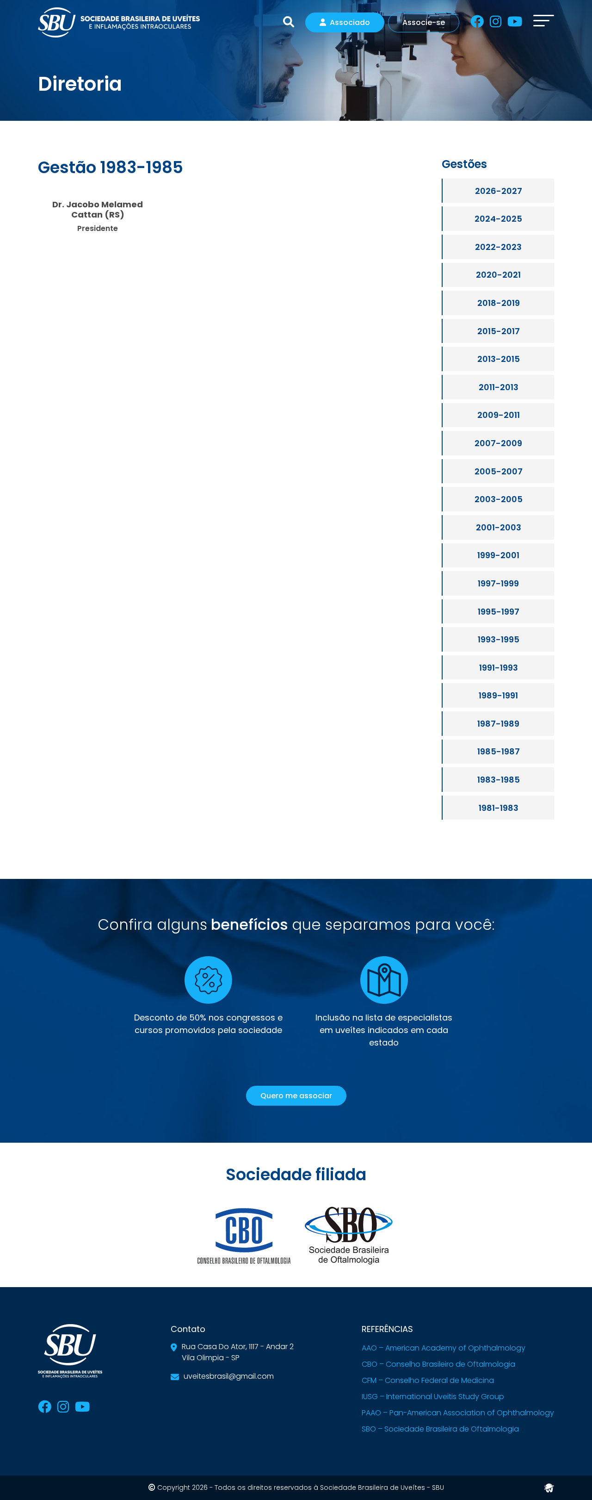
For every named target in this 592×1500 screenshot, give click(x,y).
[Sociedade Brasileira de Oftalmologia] (348, 1235)
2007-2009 (498, 443)
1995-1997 (498, 611)
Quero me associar (296, 1095)
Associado (350, 22)
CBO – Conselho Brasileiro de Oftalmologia (438, 1364)
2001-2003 (498, 527)
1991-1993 (498, 667)
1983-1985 (498, 779)
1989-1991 (498, 695)
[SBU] (119, 21)
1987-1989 (498, 723)
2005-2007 (499, 471)
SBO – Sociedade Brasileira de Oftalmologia (440, 1429)
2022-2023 (498, 247)
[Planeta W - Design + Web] (549, 1487)
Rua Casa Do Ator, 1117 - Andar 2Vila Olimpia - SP (238, 1352)
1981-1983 (498, 808)
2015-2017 (498, 331)
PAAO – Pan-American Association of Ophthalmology (458, 1412)
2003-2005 (499, 499)
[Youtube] (514, 23)
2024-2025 (498, 218)
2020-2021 (498, 274)
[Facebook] (477, 23)
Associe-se (423, 22)
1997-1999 (498, 583)
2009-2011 (498, 415)
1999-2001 (498, 555)
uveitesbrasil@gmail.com (229, 1376)
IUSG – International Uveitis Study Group (433, 1396)
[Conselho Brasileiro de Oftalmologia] (243, 1235)
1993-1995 (498, 639)
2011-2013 (498, 387)
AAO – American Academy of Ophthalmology (443, 1348)
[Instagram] (495, 23)
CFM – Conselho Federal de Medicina (428, 1380)
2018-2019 (498, 303)
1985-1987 (498, 751)
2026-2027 (498, 191)
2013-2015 (498, 359)
